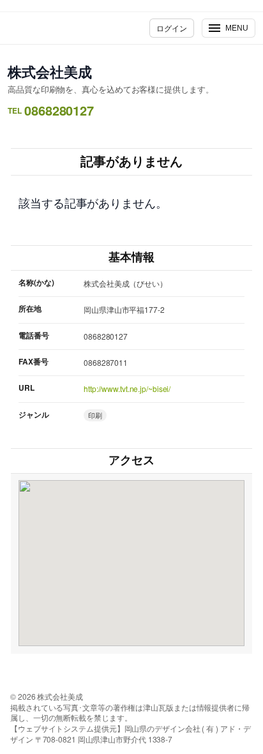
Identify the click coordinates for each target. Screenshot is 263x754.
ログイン (171, 27)
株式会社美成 (49, 71)
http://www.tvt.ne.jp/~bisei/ (127, 388)
